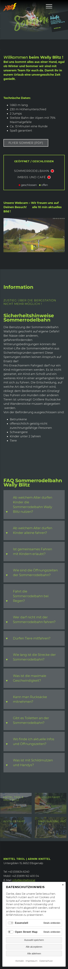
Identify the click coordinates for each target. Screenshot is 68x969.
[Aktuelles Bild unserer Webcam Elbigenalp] (34, 251)
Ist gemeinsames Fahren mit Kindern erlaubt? (32, 551)
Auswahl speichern (34, 940)
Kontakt (19, 961)
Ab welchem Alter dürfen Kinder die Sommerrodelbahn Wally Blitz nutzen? (32, 505)
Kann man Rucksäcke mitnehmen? (30, 699)
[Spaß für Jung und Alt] (50, 837)
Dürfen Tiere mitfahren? (31, 638)
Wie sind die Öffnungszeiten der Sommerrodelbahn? (35, 572)
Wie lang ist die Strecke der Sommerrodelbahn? (34, 657)
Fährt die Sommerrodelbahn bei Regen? (31, 596)
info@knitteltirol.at (23, 880)
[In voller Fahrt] (50, 813)
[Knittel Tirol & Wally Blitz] (16, 813)
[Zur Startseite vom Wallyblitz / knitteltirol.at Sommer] (10, 7)
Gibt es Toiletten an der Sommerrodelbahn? (31, 720)
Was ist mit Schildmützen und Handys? (33, 762)
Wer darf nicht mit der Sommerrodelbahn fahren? (34, 619)
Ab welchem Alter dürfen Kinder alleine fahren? (32, 530)
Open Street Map (26, 931)
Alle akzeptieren (34, 946)
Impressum (31, 961)
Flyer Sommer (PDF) (26, 143)
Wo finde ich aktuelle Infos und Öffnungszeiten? (33, 741)
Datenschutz (46, 961)
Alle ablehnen (34, 953)
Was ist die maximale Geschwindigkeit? (29, 678)
